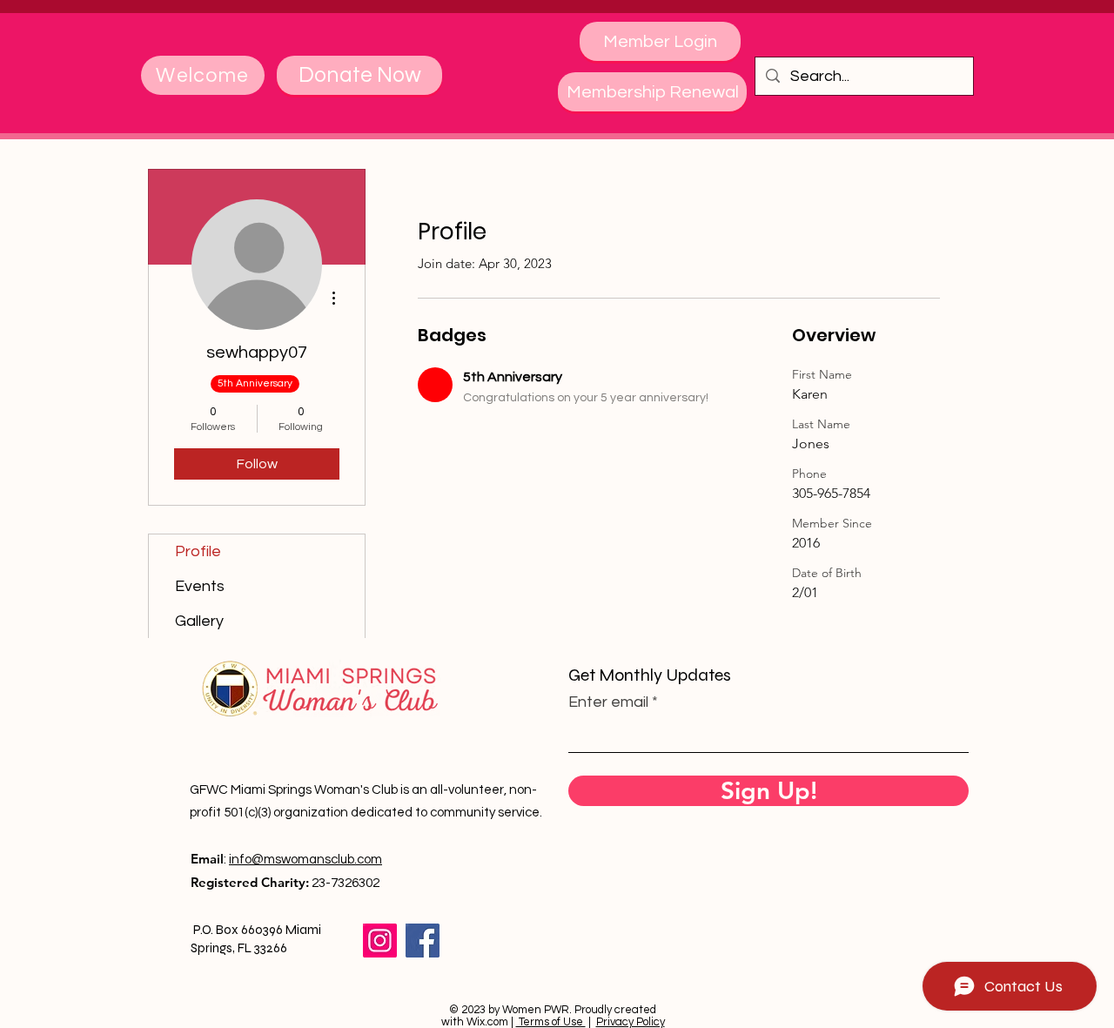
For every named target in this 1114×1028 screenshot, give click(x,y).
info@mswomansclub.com (305, 859)
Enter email (608, 702)
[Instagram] (380, 940)
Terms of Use (551, 1022)
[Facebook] (423, 940)
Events (200, 586)
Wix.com (487, 1022)
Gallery (199, 621)
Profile (198, 551)
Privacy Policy (630, 1022)
